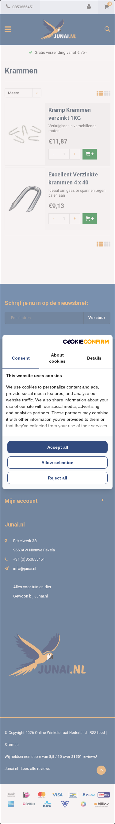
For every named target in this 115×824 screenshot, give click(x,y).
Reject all (57, 477)
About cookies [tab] (57, 358)
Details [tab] (94, 358)
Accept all (57, 447)
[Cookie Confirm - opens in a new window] (86, 342)
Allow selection (57, 462)
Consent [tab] (21, 358)
